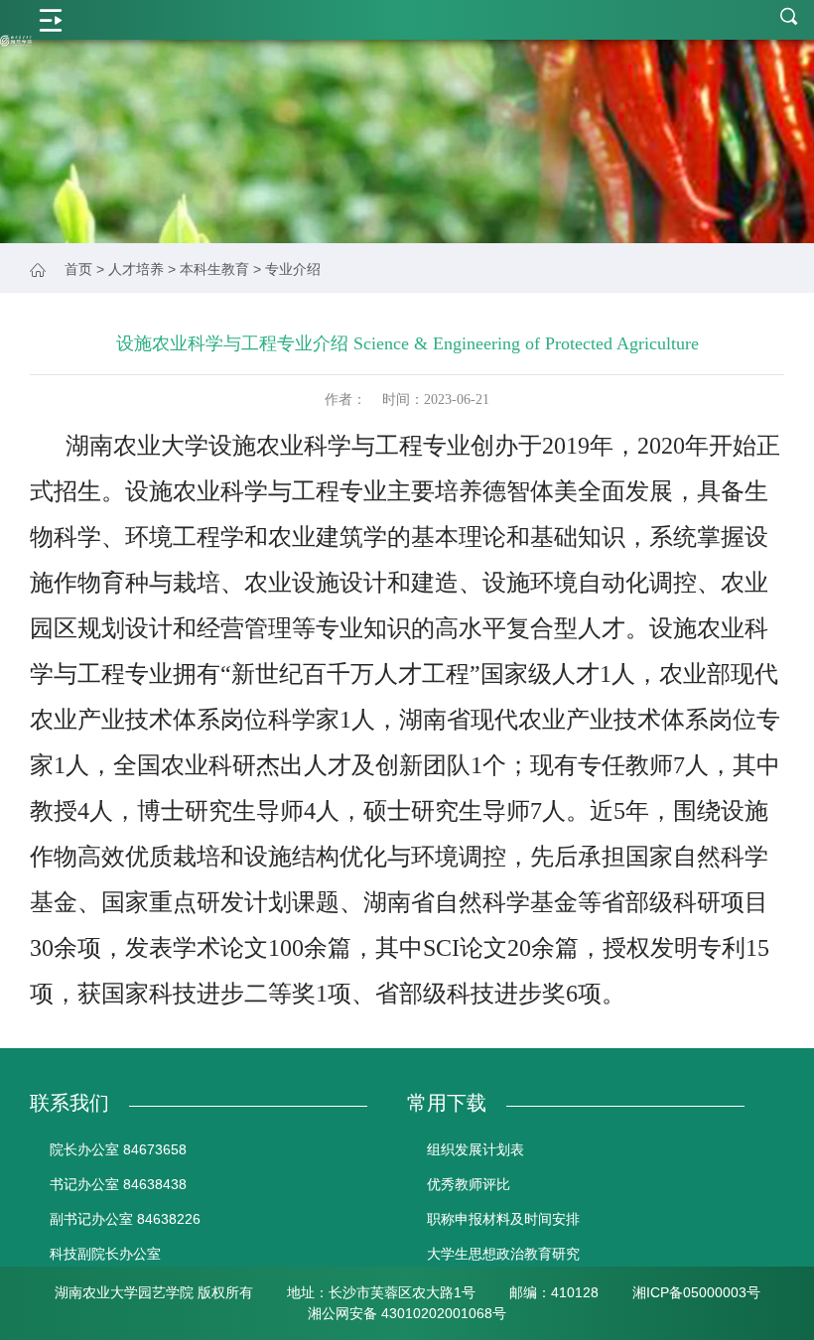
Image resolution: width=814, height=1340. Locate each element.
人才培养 (136, 269)
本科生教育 (214, 269)
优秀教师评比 (468, 1184)
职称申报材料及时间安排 (503, 1219)
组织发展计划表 (475, 1149)
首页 (78, 269)
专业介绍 (293, 269)
